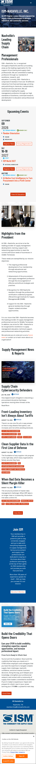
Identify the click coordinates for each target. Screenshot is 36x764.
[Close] (34, 736)
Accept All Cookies (8, 761)
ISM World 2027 (9, 161)
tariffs (20, 437)
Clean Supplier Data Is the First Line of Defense (17, 446)
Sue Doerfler (27, 437)
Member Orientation (11, 133)
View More (18, 513)
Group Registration (24, 144)
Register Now (9, 144)
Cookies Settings (8, 756)
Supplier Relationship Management (13, 466)
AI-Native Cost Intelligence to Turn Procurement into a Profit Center (17, 179)
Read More (5, 405)
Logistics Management (9, 434)
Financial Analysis (27, 501)
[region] (18, 749)
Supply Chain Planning (9, 437)
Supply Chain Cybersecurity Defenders (17, 388)
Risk (19, 434)
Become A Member (18, 592)
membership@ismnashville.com (18, 707)
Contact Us (22, 752)
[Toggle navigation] (31, 3)
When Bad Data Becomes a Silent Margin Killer (18, 481)
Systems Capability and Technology (13, 469)
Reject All (21, 756)
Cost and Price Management (11, 431)
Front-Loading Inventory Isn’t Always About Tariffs (17, 413)
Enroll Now (6, 693)
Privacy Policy (14, 752)
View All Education (18, 194)
